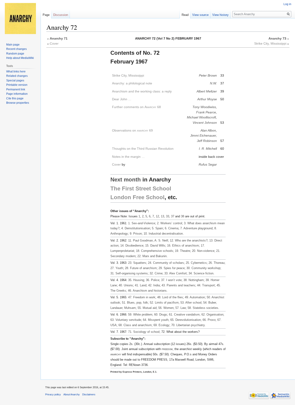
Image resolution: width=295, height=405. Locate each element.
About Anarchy (71, 394)
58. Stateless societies (203, 308)
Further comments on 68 (136, 107)
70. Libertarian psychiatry (188, 325)
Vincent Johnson (205, 122)
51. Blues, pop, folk (135, 302)
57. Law (180, 308)
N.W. (213, 83)
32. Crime (156, 273)
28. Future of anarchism (141, 268)
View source (200, 15)
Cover (54, 43)
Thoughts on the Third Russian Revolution (143, 148)
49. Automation (195, 297)
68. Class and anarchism (135, 325)
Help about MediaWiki (20, 58)
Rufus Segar (208, 164)
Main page (13, 44)
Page (46, 15)
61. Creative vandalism (184, 314)
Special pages (15, 80)
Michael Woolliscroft (201, 117)
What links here (16, 71)
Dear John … (121, 99)
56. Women (166, 308)
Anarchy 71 (59, 38)
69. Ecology (161, 325)
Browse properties (17, 102)
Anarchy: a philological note (132, 83)
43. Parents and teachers (178, 285)
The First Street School (140, 188)
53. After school (190, 302)
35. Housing (136, 280)
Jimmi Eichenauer (203, 135)
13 (162, 216)
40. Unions (126, 285)
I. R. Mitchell (208, 148)
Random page (15, 53)
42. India (154, 285)
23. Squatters (137, 262)
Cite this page (15, 98)
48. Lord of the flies (170, 297)
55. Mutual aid (147, 308)
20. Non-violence (203, 251)
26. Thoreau (216, 262)
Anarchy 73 (277, 38)
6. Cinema (171, 228)
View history (220, 15)
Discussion (60, 15)
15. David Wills (155, 245)
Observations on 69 (132, 130)
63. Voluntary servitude (125, 320)
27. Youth (116, 268)
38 (182, 216)
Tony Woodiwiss (204, 107)
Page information (17, 93)
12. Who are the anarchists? (188, 240)
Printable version (16, 84)
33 (167, 216)
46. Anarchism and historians (147, 290)
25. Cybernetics (196, 262)
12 (157, 216)
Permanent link (15, 89)
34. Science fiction (201, 273)
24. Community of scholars (166, 262)
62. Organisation (212, 314)
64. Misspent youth (155, 320)
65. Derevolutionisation (185, 320)
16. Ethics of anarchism (183, 245)
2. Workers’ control (169, 223)
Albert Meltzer (207, 91)
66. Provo (209, 320)
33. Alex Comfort (175, 273)
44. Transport (206, 285)
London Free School (137, 197)
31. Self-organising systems (129, 273)
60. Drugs (160, 314)
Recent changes (16, 49)
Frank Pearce (206, 112)
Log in (287, 4)
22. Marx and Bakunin (152, 256)
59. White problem (140, 314)
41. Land (140, 285)
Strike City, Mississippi (270, 43)
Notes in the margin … (128, 156)
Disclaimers (88, 394)
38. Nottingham (193, 280)
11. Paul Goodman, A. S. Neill (148, 240)
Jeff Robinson (207, 141)
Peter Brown (208, 75)
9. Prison (136, 233)
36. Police (152, 280)
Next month (125, 179)
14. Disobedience (131, 245)
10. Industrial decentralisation (163, 233)
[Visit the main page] (20, 18)
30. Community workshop (203, 268)
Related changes (17, 76)
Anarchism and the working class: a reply (142, 91)
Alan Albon (208, 130)
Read (185, 15)
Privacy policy (53, 394)
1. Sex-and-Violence (141, 223)
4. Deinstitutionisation (135, 228)
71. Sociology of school (143, 331)
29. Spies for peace (172, 268)
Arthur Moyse (207, 99)
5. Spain (157, 228)
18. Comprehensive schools (154, 251)
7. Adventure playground (196, 228)
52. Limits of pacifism (164, 302)
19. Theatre (182, 251)
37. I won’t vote (171, 280)
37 (172, 216)
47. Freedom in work (141, 297)
